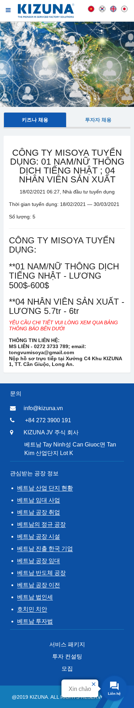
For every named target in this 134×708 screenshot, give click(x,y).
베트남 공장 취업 (38, 512)
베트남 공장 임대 (38, 561)
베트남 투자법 (35, 621)
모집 (67, 669)
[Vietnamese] (91, 8)
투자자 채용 (98, 120)
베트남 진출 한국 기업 (45, 549)
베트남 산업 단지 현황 (45, 488)
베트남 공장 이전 (38, 585)
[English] (113, 8)
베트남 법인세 (35, 597)
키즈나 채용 (35, 120)
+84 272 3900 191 (48, 420)
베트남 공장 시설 (38, 536)
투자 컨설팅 (67, 656)
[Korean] (102, 8)
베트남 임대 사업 (38, 500)
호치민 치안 (32, 609)
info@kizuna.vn (43, 408)
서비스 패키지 (67, 644)
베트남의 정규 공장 (41, 524)
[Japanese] (124, 8)
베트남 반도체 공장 (41, 573)
